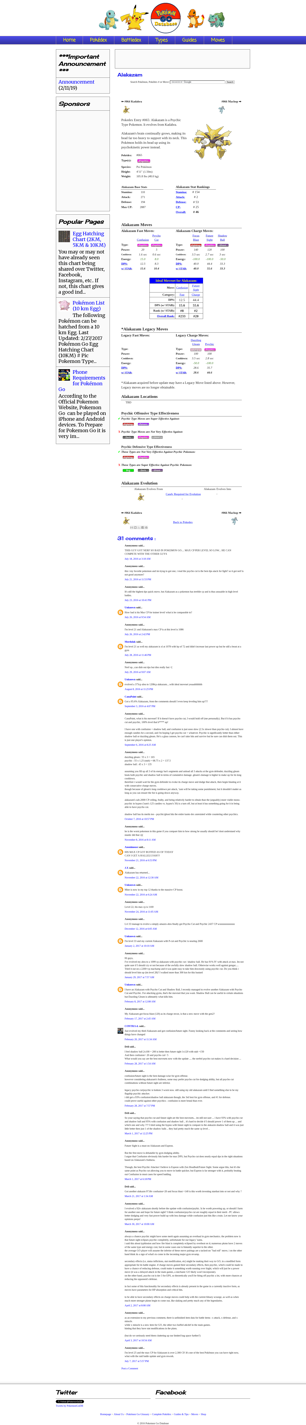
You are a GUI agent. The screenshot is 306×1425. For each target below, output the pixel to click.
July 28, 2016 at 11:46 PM (138, 655)
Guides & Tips (181, 1414)
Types (162, 40)
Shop (203, 1414)
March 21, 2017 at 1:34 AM (139, 1196)
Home (69, 40)
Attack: (180, 197)
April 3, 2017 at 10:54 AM (138, 1340)
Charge (196, 294)
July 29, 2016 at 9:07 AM (137, 672)
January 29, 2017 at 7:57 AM (139, 977)
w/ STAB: (126, 268)
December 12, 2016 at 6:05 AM (141, 928)
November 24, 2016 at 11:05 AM (141, 911)
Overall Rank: (166, 316)
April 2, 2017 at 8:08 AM (137, 1305)
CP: (178, 207)
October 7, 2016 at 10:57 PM (139, 819)
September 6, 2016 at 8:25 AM (140, 744)
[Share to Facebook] (142, 527)
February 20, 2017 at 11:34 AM (141, 1039)
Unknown (130, 607)
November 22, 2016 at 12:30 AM (141, 877)
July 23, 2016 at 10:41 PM (138, 600)
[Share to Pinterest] (146, 527)
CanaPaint (131, 696)
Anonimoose (132, 847)
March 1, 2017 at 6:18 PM (138, 1179)
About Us (119, 1414)
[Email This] (131, 527)
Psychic (209, 344)
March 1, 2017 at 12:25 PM (138, 1133)
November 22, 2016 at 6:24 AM (141, 894)
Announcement (76, 82)
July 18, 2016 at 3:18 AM (137, 558)
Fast (182, 294)
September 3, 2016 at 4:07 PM (140, 706)
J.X (127, 867)
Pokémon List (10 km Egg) (89, 306)
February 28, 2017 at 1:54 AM (140, 1063)
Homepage (105, 1414)
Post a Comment (129, 1368)
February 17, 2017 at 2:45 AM (140, 1018)
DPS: (124, 263)
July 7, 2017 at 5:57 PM (137, 1361)
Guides (189, 40)
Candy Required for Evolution (183, 494)
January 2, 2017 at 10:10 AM (139, 945)
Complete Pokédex (161, 1414)
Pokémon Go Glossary (137, 1414)
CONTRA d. (132, 1026)
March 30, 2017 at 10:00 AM (139, 1224)
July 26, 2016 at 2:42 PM (137, 634)
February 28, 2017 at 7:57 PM (140, 1105)
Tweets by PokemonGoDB (69, 1405)
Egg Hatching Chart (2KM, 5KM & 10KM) (89, 239)
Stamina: (181, 192)
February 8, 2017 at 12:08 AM (140, 1001)
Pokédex (98, 40)
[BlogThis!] (135, 527)
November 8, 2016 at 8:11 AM (140, 839)
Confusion (143, 239)
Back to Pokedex (183, 522)
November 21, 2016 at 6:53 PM (141, 860)
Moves (218, 40)
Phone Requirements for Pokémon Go (81, 380)
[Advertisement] (182, 58)
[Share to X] (139, 527)
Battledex (131, 40)
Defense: (181, 202)
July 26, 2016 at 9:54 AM (137, 617)
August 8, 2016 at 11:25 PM (139, 689)
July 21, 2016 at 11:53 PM (138, 579)
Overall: (181, 212)
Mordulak (130, 641)
